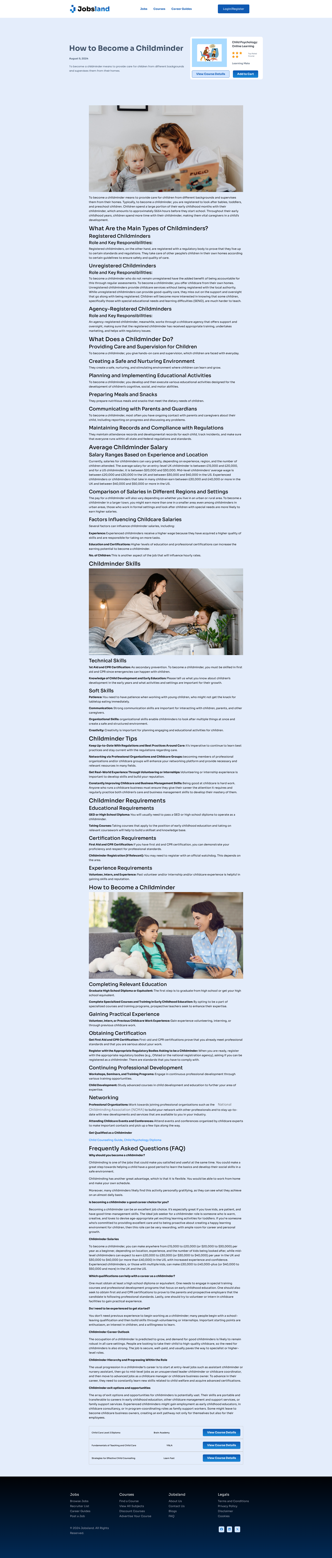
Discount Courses (132, 1511)
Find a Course (129, 1501)
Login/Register (233, 9)
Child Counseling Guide (106, 1140)
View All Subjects (131, 1506)
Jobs (143, 9)
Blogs (173, 1511)
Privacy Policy (227, 1506)
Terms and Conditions (233, 1501)
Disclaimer (225, 1511)
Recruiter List (79, 1506)
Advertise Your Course (135, 1516)
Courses (159, 9)
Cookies (224, 1516)
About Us (175, 1501)
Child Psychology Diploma (142, 1140)
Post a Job (77, 1516)
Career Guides (181, 9)
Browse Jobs (79, 1501)
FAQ (171, 1516)
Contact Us (177, 1506)
